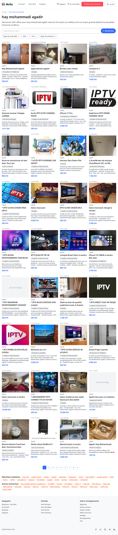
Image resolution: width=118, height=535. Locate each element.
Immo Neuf (32, 4)
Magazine (5, 513)
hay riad (25, 477)
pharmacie (73, 480)
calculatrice (21, 480)
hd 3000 (51, 484)
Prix (33, 36)
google (54, 477)
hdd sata (18, 486)
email (57, 480)
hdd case (106, 484)
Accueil (4, 12)
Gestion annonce (85, 507)
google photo (102, 477)
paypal (49, 480)
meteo (46, 477)
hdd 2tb (86, 484)
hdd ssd (27, 486)
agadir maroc (36, 477)
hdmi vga (104, 486)
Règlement (83, 504)
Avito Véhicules (46, 504)
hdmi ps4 (83, 486)
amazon (32, 480)
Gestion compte (85, 510)
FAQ (81, 521)
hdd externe (7, 486)
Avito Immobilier (46, 507)
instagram (72, 477)
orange (64, 480)
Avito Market (45, 510)
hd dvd (59, 484)
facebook (62, 477)
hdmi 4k (44, 486)
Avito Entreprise (46, 513)
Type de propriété (10, 36)
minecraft (84, 480)
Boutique (83, 515)
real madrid (90, 477)
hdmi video (7, 489)
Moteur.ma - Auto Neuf (9, 504)
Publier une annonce (92, 4)
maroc (5, 480)
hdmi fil (75, 486)
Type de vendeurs (47, 36)
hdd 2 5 (78, 484)
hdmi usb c (94, 486)
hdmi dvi (65, 486)
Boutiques (42, 4)
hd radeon (69, 484)
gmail (81, 477)
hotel (112, 477)
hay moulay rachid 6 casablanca (33, 484)
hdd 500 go (96, 484)
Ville (24, 36)
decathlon (41, 480)
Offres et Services (85, 513)
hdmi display (55, 486)
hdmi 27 (36, 486)
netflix (12, 480)
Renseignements (85, 518)
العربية (112, 4)
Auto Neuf (21, 4)
